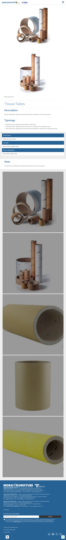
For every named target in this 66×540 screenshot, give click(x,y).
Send (50, 516)
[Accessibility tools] (7, 537)
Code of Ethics (7, 532)
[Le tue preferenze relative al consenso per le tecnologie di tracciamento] (63, 537)
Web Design (6, 509)
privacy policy (17, 521)
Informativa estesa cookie (9, 529)
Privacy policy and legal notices (11, 527)
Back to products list (9, 96)
